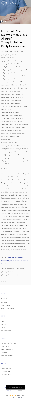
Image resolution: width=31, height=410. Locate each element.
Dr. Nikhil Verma (5, 299)
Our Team (4, 302)
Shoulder (3, 324)
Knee (2, 321)
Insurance (4, 352)
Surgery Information (7, 355)
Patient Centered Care (7, 308)
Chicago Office (5, 371)
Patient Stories (5, 305)
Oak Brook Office (6, 374)
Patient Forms (5, 346)
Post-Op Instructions (7, 349)
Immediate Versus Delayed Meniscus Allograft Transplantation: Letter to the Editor (14, 261)
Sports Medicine (6, 330)
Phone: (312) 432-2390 (7, 368)
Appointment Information (8, 343)
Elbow (3, 327)
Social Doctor (19, 390)
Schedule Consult (15, 387)
